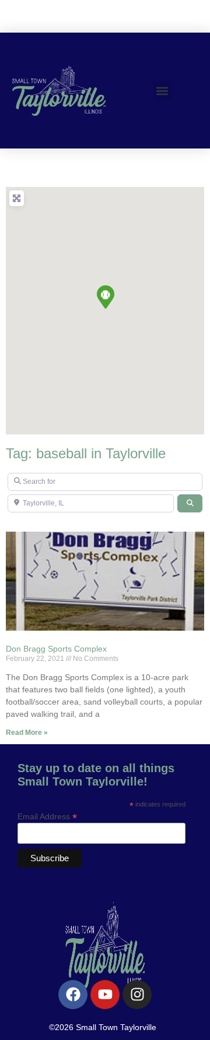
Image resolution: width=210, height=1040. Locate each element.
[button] (162, 90)
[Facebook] (73, 994)
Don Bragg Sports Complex (56, 648)
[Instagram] (137, 994)
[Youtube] (105, 994)
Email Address (47, 816)
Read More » (27, 732)
